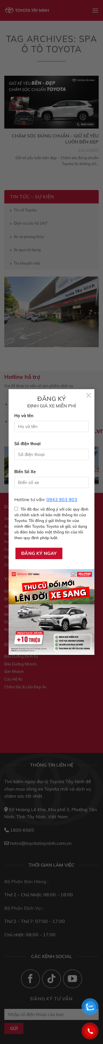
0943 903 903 (61, 499)
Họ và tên (23, 415)
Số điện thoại (27, 443)
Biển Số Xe (25, 471)
